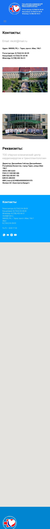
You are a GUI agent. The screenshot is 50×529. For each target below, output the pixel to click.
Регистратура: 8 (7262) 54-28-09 (32, 9)
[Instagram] (11, 234)
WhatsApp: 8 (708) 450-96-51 (31, 14)
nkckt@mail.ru (18, 41)
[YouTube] (15, 234)
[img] (14, 9)
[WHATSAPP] (4, 234)
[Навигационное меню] (5, 21)
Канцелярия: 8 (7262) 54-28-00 (32, 11)
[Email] (7, 234)
